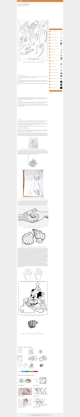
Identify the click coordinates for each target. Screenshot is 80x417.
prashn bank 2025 (46, 415)
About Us (44, 413)
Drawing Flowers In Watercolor (55, 54)
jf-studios (20, 1)
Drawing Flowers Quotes (36, 406)
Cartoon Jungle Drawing (54, 69)
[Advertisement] (33, 13)
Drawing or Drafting (35, 385)
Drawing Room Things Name (55, 72)
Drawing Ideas (20, 407)
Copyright (38, 413)
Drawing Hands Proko (54, 51)
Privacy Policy (46, 413)
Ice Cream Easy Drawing (54, 63)
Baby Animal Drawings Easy (54, 37)
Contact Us (35, 413)
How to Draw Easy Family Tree (55, 78)
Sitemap (32, 413)
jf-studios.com (19, 200)
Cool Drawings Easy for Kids (54, 34)
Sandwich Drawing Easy (21, 385)
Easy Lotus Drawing (53, 66)
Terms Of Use (40, 413)
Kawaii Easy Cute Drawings (54, 57)
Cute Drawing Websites (54, 31)
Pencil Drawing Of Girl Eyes (54, 75)
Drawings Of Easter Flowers (54, 87)
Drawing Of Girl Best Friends (22, 406)
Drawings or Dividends (54, 84)
